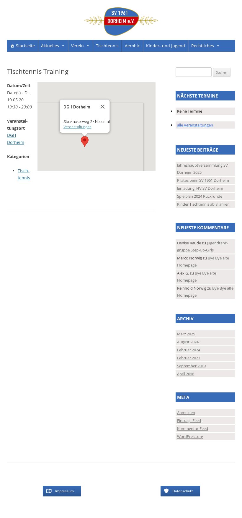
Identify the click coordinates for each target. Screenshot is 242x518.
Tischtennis (107, 45)
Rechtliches (202, 45)
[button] (85, 141)
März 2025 (186, 334)
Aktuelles (50, 45)
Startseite (25, 45)
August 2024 (188, 342)
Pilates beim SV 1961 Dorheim (203, 180)
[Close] (102, 107)
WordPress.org (190, 436)
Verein (77, 45)
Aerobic (132, 45)
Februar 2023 (188, 358)
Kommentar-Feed (192, 428)
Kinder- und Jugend (165, 45)
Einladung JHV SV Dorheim (200, 188)
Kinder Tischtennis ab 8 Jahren (203, 204)
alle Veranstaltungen (195, 125)
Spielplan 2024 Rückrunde (199, 196)
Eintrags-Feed (189, 420)
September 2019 (191, 365)
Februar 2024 (188, 350)
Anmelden (186, 412)
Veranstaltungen (77, 127)
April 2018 (185, 373)
